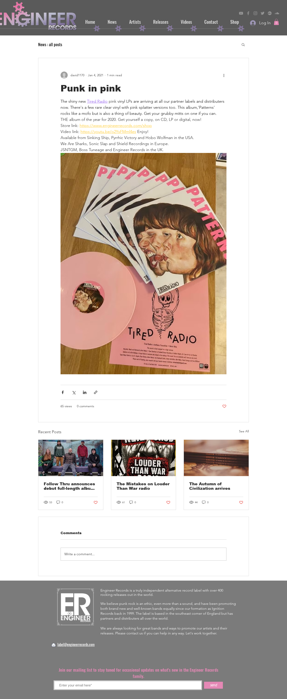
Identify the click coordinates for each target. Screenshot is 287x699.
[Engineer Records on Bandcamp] (269, 13)
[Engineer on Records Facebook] (248, 13)
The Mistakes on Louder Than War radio (143, 486)
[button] (276, 22)
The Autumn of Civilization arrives (209, 486)
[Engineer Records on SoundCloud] (276, 13)
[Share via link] (95, 392)
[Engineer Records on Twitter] (262, 13)
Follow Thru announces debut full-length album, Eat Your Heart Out (70, 486)
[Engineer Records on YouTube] (241, 13)
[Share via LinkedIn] (85, 392)
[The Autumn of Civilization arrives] (216, 458)
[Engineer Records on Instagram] (255, 13)
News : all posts (50, 44)
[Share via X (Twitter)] (74, 392)
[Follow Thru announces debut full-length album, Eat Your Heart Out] (70, 458)
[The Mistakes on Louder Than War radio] (143, 458)
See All (244, 431)
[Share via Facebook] (63, 392)
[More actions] (223, 75)
